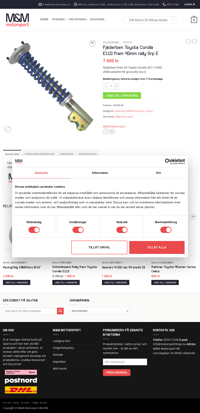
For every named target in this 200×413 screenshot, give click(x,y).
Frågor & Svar (39, 402)
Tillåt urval (99, 247)
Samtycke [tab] (41, 172)
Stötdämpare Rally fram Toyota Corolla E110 (74, 269)
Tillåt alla (157, 247)
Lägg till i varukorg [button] (16, 282)
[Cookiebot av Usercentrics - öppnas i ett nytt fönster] (168, 161)
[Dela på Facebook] (106, 131)
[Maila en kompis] (112, 131)
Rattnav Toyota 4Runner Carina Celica (173, 269)
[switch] (78, 230)
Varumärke (97, 19)
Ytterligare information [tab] (39, 153)
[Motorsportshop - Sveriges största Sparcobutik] (17, 20)
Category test (61, 341)
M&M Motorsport (135, 110)
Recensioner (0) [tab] (87, 153)
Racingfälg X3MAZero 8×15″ (22, 267)
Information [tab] (100, 172)
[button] (190, 4)
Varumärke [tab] (66, 153)
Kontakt (58, 354)
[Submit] (60, 311)
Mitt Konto (60, 368)
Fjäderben (120, 110)
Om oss (7, 402)
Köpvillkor (59, 361)
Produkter (58, 19)
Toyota (127, 42)
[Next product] (188, 41)
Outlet (44, 19)
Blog (15, 402)
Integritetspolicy (63, 348)
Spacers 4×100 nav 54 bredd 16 (123, 267)
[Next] (197, 252)
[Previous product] (194, 41)
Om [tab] (158, 172)
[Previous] (3, 252)
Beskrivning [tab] (12, 154)
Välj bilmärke (77, 19)
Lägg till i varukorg (122, 95)
